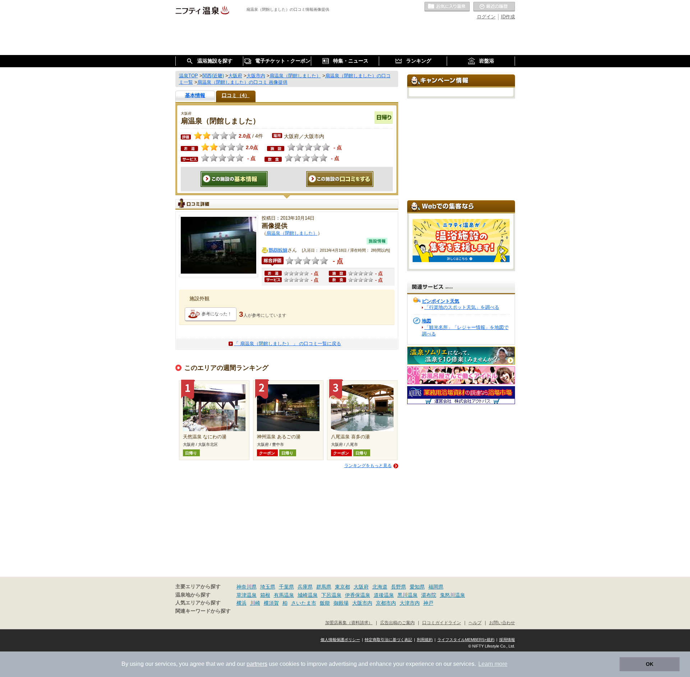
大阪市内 (362, 603)
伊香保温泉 (357, 595)
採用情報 (507, 639)
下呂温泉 (331, 595)
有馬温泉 (284, 595)
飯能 (325, 603)
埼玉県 (267, 587)
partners (257, 664)
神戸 (428, 603)
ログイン (486, 16)
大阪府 (361, 587)
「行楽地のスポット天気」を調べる (461, 307)
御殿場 (341, 603)
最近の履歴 (494, 7)
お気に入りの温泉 (447, 7)
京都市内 (386, 603)
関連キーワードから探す (203, 611)
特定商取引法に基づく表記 (388, 639)
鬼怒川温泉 (452, 595)
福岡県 (435, 587)
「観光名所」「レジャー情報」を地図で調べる (465, 331)
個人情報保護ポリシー (340, 639)
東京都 (342, 587)
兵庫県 (305, 587)
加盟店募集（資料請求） (349, 622)
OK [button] (649, 664)
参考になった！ (217, 313)
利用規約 (425, 639)
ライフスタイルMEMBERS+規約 (465, 639)
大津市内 (410, 603)
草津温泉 (246, 595)
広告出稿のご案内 (397, 622)
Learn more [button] (492, 664)
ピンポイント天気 (440, 301)
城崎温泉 (308, 595)
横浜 (241, 603)
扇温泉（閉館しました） (292, 233)
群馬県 (323, 587)
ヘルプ (475, 622)
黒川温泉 (407, 595)
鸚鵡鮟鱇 (278, 250)
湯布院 (428, 595)
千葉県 (286, 587)
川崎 (255, 603)
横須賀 (271, 603)
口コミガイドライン (441, 622)
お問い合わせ (502, 622)
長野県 (398, 587)
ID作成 (508, 16)
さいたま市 (303, 603)
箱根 (265, 595)
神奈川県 (246, 587)
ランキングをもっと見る (368, 465)
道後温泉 (384, 595)
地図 (426, 321)
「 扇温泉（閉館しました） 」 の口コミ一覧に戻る (287, 343)
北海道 (379, 587)
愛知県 (417, 587)
